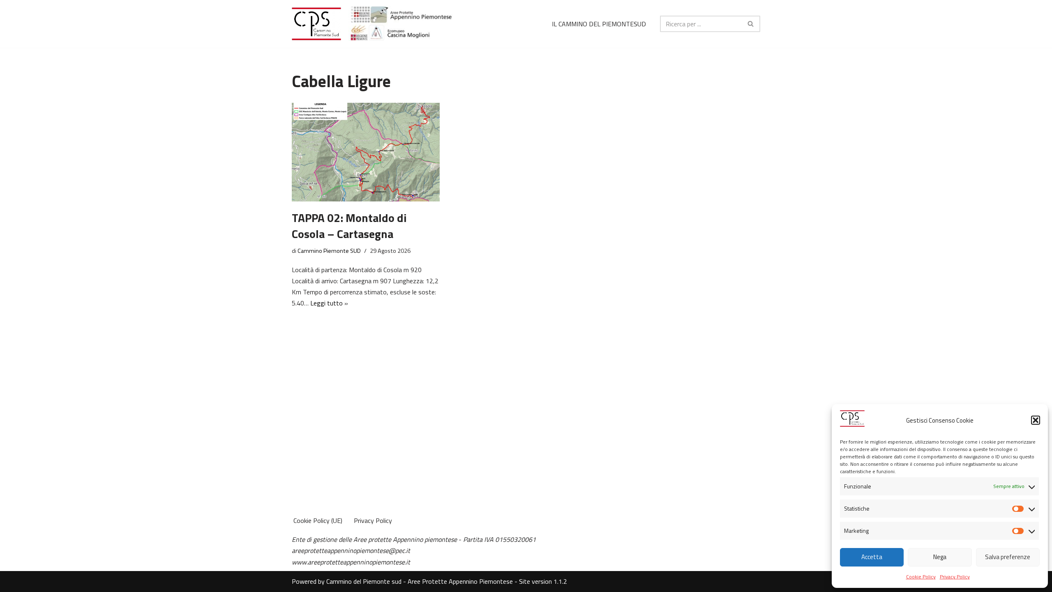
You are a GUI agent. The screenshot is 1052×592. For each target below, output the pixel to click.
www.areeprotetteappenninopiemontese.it (351, 562)
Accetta (871, 557)
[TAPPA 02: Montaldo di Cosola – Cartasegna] (366, 152)
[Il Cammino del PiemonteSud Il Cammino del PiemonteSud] (316, 23)
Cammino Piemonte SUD (329, 250)
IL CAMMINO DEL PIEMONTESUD (599, 24)
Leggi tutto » (329, 303)
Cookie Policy (921, 576)
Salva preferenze (1007, 557)
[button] (1035, 420)
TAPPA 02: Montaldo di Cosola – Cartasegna (349, 226)
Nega (939, 557)
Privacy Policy (955, 576)
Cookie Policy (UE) (317, 520)
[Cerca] (751, 24)
